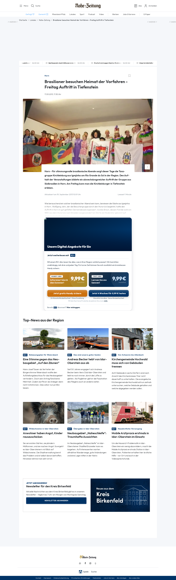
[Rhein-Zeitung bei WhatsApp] (80, 563)
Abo (140, 6)
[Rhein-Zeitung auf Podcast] (95, 563)
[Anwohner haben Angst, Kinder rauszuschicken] (43, 412)
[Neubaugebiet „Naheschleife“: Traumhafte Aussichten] (88, 412)
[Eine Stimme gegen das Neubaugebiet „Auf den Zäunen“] (43, 338)
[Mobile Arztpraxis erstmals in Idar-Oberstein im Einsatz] (132, 412)
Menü (26, 6)
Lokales (33, 20)
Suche (37, 6)
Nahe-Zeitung (44, 20)
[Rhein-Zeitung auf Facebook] (85, 563)
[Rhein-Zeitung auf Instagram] (90, 563)
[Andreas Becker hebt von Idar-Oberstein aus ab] (88, 338)
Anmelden (153, 6)
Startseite (23, 20)
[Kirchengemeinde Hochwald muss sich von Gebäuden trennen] (132, 338)
